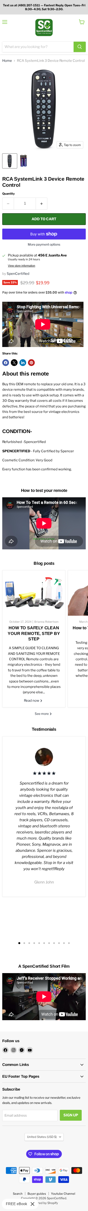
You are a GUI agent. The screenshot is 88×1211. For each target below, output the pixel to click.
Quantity (8, 193)
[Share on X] (14, 362)
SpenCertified (18, 274)
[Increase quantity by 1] (41, 203)
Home (7, 61)
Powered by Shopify (44, 1203)
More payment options (44, 244)
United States (42, 1137)
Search (18, 1193)
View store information (21, 265)
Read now (32, 701)
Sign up (70, 1115)
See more (42, 714)
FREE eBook (16, 1204)
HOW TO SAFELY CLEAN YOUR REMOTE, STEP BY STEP (34, 633)
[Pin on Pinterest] (31, 362)
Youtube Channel (63, 1193)
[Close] (32, 1204)
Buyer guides (37, 1193)
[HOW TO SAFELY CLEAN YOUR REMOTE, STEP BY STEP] (33, 593)
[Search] (80, 47)
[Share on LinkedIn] (22, 362)
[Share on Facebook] (5, 362)
